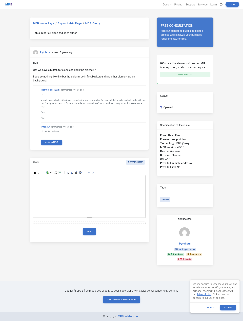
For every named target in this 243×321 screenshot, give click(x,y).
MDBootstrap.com (129, 316)
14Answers (194, 254)
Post (89, 231)
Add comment (51, 142)
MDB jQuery (92, 23)
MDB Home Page (43, 23)
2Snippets (184, 259)
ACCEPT (228, 307)
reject (210, 307)
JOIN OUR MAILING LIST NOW (120, 299)
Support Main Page (70, 23)
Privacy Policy (204, 294)
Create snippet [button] (136, 162)
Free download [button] (185, 75)
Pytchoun (45, 52)
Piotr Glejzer (47, 90)
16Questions (175, 254)
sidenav (165, 199)
